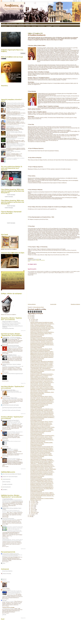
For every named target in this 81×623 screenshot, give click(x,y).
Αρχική (3, 23)
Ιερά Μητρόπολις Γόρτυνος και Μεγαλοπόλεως (11, 322)
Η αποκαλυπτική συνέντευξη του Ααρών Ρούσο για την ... (42, 343)
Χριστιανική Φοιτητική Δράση (8, 518)
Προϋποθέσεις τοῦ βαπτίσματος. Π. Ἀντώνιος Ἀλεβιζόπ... (42, 498)
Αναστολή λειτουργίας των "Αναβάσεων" (13, 120)
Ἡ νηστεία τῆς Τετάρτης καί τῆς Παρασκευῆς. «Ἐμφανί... (41, 362)
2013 (30, 315)
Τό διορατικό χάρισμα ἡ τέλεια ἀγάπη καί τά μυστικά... (41, 403)
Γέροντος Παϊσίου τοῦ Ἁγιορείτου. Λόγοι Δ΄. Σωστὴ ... (41, 396)
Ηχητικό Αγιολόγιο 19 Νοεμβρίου (37, 490)
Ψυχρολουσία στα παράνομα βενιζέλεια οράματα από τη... (42, 402)
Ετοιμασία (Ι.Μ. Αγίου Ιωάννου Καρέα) (9, 476)
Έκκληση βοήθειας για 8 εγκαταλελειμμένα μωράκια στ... (42, 400)
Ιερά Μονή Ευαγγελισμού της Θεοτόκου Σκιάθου (11, 407)
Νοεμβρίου (33, 320)
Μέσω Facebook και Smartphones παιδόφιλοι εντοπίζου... (42, 351)
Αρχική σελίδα (53, 304)
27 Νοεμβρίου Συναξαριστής (36, 372)
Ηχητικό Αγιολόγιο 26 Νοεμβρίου (37, 393)
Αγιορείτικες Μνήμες (6, 589)
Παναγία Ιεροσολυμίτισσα (7, 570)
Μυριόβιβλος (4, 489)
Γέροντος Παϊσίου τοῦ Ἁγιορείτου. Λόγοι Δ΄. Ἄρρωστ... (41, 467)
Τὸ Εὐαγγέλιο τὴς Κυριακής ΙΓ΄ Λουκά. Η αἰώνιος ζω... (41, 381)
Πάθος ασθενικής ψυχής (11, 338)
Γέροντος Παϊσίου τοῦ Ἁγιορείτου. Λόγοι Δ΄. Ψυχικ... (41, 333)
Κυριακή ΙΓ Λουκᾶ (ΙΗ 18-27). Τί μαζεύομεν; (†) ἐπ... (41, 375)
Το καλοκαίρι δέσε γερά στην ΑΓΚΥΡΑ (9, 519)
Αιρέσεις (27, 23)
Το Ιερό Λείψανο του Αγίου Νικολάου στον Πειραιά (40, 453)
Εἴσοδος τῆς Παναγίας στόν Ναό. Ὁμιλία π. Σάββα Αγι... (41, 462)
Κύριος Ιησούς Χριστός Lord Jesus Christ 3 (10, 420)
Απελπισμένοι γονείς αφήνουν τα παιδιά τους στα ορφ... (41, 473)
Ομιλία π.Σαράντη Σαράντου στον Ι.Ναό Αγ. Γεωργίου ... (41, 428)
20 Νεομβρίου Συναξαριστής (36, 477)
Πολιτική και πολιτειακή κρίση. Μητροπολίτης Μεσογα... (41, 414)
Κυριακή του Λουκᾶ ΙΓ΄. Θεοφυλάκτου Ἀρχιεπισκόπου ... (42, 374)
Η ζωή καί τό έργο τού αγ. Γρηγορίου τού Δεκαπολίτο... (41, 474)
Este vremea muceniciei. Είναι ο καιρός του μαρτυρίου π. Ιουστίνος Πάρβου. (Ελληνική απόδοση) (14, 132)
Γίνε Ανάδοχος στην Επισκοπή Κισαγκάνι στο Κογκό (12, 366)
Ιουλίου (32, 505)
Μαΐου (32, 508)
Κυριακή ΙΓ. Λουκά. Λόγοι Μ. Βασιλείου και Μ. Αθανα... (42, 386)
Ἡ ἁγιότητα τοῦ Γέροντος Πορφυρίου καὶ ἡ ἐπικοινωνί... (41, 337)
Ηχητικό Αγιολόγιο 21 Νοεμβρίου (37, 456)
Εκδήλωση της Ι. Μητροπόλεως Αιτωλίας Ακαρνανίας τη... (42, 332)
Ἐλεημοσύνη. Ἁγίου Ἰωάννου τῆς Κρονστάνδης (40, 350)
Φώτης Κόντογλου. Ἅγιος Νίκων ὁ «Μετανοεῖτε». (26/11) (42, 392)
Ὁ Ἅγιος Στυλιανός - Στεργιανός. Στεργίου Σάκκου (40, 383)
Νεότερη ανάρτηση (32, 304)
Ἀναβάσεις (11, 5)
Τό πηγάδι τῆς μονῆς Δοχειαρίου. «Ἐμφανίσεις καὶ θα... (41, 410)
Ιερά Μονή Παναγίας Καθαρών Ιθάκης (9, 397)
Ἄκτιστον (4, 525)
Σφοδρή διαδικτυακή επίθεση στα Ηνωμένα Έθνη (40, 329)
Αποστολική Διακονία (6, 486)
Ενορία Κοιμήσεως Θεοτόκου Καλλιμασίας (10, 345)
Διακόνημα (4, 600)
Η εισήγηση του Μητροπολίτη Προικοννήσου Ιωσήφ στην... (42, 415)
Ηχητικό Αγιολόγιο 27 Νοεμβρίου (37, 371)
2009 (30, 516)
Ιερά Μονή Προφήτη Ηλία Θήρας (8, 390)
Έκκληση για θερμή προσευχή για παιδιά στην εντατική (41, 322)
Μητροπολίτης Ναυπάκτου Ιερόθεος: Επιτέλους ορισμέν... (42, 344)
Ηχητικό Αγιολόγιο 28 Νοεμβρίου (37, 358)
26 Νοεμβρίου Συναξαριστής (36, 395)
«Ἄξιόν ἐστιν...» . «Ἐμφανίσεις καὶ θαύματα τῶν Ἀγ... (41, 463)
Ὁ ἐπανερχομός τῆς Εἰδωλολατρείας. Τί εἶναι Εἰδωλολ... (41, 326)
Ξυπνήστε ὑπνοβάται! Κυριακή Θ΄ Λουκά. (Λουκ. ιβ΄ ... (41, 480)
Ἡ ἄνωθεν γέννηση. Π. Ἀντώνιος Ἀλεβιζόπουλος (40, 452)
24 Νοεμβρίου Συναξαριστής (36, 420)
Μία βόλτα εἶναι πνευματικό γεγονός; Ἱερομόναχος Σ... (41, 438)
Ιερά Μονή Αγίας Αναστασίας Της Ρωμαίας (10, 405)
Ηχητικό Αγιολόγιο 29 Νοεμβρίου (37, 346)
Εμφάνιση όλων (23, 330)
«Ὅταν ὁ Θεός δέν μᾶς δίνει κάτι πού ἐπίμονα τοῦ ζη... (41, 424)
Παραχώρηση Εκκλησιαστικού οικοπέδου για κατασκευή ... (42, 417)
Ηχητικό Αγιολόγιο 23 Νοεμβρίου (37, 432)
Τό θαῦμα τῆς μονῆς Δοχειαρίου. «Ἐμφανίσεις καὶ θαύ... (41, 442)
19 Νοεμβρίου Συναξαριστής (36, 35)
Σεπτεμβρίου (33, 502)
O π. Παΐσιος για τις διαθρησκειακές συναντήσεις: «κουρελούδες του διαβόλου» (15, 159)
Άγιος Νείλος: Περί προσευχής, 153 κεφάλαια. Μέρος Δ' (41, 488)
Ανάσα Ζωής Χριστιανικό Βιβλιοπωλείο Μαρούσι (11, 473)
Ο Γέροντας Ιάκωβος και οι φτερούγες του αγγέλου (40, 431)
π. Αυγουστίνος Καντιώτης (7, 498)
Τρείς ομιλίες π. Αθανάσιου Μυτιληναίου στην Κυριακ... (41, 481)
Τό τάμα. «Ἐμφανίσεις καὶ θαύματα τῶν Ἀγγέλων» (40, 325)
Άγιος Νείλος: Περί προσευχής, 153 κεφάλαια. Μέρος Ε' (41, 449)
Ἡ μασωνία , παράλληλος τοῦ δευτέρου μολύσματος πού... (42, 399)
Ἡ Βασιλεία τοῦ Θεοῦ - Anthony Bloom (9, 398)
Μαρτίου (32, 511)
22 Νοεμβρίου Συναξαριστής (36, 445)
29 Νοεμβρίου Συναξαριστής (36, 347)
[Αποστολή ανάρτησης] (39, 259)
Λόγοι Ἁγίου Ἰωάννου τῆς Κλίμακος (37, 441)
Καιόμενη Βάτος (5, 440)
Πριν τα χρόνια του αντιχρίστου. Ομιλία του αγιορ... (40, 385)
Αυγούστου (33, 504)
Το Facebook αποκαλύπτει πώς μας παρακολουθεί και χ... (42, 487)
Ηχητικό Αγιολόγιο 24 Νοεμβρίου (37, 418)
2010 (30, 515)
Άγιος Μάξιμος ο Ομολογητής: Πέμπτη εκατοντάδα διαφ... (42, 339)
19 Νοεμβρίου (33, 260)
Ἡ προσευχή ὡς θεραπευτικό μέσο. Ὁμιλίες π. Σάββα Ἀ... (42, 492)
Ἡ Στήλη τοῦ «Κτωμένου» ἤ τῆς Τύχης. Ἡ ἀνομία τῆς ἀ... (42, 411)
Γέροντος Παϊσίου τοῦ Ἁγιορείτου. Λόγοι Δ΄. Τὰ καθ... (41, 348)
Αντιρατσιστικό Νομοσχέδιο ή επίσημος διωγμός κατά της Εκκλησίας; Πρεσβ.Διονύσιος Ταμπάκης (15, 103)
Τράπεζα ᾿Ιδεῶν (5, 538)
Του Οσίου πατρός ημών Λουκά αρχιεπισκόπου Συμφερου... (42, 494)
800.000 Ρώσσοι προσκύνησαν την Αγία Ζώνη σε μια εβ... (42, 354)
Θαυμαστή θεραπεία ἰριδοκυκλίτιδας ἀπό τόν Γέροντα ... (41, 448)
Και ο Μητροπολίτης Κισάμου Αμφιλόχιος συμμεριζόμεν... (42, 471)
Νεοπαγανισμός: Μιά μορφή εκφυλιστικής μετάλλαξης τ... (42, 450)
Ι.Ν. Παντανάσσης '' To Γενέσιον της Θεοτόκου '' (11, 337)
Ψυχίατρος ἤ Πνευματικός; (35, 499)
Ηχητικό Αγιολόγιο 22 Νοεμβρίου (37, 443)
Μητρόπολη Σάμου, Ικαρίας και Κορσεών (10, 324)
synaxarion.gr (30, 258)
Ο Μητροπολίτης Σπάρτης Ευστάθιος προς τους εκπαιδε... (42, 378)
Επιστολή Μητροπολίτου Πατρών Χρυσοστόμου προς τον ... (42, 466)
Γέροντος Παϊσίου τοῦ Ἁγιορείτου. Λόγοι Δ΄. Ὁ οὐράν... (41, 364)
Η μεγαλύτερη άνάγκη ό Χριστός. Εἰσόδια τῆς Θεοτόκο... (42, 464)
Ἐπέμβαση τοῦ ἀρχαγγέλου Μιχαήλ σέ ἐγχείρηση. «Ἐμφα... (42, 427)
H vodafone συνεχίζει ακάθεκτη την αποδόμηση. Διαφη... (41, 388)
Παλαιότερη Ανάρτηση (75, 304)
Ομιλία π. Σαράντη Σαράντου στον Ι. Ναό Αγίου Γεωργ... (41, 408)
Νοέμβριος (38, 260)
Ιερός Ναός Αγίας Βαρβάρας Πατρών (9, 354)
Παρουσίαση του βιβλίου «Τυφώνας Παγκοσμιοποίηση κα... (42, 389)
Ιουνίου (32, 506)
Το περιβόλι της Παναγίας (7, 484)
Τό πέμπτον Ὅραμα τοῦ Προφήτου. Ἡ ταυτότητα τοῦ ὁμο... (42, 435)
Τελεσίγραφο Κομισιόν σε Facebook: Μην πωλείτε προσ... (42, 327)
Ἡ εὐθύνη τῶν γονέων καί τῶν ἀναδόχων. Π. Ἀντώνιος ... (42, 365)
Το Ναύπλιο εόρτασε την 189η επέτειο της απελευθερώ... (42, 361)
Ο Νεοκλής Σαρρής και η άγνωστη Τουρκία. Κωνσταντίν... (42, 379)
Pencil (29, 261)
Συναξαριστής (42, 260)
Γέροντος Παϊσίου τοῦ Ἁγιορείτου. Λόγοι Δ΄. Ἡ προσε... (41, 421)
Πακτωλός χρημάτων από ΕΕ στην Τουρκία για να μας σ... (42, 382)
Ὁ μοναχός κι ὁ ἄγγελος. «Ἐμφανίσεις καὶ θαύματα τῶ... (41, 341)
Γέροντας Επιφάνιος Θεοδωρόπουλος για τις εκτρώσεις (41, 340)
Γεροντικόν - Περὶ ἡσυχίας (35, 497)
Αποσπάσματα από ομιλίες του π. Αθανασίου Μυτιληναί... (42, 355)
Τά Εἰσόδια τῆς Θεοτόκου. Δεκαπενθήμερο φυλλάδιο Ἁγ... (42, 460)
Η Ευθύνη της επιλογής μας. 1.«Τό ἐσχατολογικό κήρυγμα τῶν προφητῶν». (15, 139)
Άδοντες (3, 430)
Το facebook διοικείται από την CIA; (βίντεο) (39, 330)
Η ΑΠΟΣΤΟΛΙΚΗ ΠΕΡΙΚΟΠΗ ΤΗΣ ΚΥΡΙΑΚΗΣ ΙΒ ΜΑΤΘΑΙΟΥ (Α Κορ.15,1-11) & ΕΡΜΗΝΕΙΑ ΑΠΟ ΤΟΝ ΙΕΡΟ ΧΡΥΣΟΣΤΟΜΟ (12, 501)
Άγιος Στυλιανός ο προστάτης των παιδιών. (39, 390)
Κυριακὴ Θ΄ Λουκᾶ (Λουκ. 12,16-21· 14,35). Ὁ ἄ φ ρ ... (41, 484)
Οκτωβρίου (33, 501)
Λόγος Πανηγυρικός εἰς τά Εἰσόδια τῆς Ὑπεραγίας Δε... (41, 459)
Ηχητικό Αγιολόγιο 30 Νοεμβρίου (37, 334)
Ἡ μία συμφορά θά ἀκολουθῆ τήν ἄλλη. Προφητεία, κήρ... (42, 495)
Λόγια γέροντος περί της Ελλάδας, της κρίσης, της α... (41, 422)
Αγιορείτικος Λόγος (6, 581)
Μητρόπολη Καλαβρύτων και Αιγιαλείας (10, 321)
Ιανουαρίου (33, 513)
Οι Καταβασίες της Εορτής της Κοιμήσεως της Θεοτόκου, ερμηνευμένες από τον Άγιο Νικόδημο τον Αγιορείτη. (12, 511)
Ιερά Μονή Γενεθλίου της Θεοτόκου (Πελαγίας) (11, 410)
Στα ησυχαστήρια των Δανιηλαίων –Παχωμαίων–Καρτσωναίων (43, 469)
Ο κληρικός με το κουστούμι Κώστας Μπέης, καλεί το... (41, 470)
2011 (30, 318)
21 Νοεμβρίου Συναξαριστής (36, 457)
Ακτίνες (3, 457)
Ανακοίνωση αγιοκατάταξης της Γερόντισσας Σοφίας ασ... (42, 439)
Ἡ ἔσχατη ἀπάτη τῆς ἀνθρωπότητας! (14, 441)
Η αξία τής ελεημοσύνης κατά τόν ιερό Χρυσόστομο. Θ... (42, 483)
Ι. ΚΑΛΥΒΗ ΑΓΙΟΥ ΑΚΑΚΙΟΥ (8, 608)
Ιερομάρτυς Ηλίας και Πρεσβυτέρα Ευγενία (39, 404)
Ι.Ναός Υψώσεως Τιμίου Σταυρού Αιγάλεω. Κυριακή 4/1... (42, 323)
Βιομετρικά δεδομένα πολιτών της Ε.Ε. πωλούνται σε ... (41, 367)
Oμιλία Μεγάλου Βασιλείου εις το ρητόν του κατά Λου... (41, 485)
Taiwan (3, 563)
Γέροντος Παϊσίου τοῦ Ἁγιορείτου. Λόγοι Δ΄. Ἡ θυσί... (41, 436)
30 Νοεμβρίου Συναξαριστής (36, 336)
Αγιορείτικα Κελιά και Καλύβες (8, 607)
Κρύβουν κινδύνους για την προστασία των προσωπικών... (42, 429)
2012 (30, 316)
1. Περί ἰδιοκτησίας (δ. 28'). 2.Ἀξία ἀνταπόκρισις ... (40, 368)
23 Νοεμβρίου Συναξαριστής (36, 434)
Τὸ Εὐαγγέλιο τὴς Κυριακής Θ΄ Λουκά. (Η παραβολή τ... (41, 478)
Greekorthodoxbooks (6, 479)
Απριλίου (33, 509)
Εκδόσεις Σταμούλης (6, 481)
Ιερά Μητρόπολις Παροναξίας (8, 328)
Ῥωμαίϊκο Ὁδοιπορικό (6, 448)
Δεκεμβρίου (33, 319)
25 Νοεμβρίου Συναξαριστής (36, 407)
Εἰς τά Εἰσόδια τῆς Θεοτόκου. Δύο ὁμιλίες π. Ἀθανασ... (41, 455)
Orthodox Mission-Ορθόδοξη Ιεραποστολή (10, 553)
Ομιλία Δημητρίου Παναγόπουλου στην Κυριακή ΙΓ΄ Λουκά (42, 369)
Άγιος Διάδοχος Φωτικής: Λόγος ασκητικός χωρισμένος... (42, 357)
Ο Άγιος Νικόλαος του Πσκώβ (8, 601)
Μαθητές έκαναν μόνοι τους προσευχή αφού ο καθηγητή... (42, 353)
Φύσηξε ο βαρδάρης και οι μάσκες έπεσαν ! (39, 376)
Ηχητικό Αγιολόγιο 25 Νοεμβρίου (37, 406)
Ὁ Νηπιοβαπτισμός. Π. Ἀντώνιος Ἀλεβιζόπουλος (40, 425)
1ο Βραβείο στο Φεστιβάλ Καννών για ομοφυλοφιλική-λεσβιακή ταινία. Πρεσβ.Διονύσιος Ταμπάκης (15, 109)
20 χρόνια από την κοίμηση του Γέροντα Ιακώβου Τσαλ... (42, 446)
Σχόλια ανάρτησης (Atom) (38, 307)
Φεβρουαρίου (33, 512)
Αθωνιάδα (4, 614)
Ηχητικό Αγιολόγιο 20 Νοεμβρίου (37, 476)
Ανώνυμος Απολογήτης (6, 573)
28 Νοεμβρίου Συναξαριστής (36, 360)
